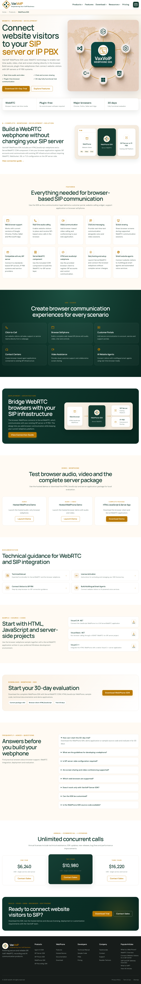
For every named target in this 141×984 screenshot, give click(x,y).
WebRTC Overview (127, 953)
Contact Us (136, 5)
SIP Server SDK (40, 953)
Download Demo (117, 519)
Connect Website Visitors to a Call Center (129, 957)
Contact (102, 953)
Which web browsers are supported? (78, 778)
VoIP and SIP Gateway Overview (128, 962)
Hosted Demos (61, 953)
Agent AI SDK (39, 950)
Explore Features (42, 88)
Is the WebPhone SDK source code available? (82, 805)
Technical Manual (84, 950)
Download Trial (102, 913)
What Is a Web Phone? (128, 950)
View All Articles (126, 969)
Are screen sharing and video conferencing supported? (86, 770)
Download (101, 4)
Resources (114, 4)
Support (102, 957)
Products (77, 4)
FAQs (79, 957)
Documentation (61, 957)
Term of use (127, 980)
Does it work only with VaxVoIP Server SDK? (81, 787)
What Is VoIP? (125, 966)
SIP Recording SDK (41, 964)
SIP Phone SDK (40, 957)
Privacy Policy (116, 980)
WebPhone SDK (40, 960)
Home (4, 12)
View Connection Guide (22, 435)
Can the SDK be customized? (75, 796)
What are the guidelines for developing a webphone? (85, 752)
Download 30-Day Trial (16, 88)
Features (89, 4)
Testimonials (103, 950)
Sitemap (136, 980)
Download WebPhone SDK (117, 692)
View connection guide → (13, 161)
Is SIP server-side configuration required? (80, 761)
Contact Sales (24, 878)
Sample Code (82, 953)
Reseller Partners (105, 960)
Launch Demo (24, 519)
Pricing (125, 4)
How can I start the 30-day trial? (76, 738)
